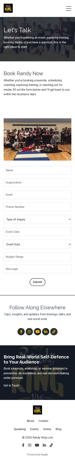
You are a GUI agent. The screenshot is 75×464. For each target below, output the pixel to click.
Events (34, 429)
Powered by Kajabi (37, 454)
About (30, 421)
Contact (43, 421)
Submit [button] (37, 282)
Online (47, 429)
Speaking (20, 429)
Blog (58, 429)
